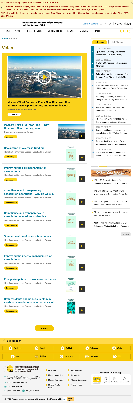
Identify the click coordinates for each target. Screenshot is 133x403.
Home (5, 39)
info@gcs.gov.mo (15, 386)
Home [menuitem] (7, 31)
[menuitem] (17, 30)
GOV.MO (52, 370)
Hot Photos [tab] (117, 42)
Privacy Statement (79, 380)
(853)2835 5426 (32, 390)
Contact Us (75, 375)
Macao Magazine (55, 375)
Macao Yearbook (55, 380)
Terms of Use (76, 385)
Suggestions (76, 370)
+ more (126, 234)
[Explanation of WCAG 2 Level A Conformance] (68, 399)
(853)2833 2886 (13, 390)
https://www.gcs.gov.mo (17, 382)
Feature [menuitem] (71, 31)
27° (119, 24)
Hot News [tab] (99, 42)
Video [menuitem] (40, 31)
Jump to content (90, 24)
